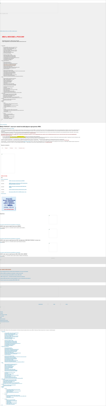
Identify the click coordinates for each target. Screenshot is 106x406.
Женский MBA (9, 401)
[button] (3, 193)
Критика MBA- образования (11, 404)
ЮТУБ (67, 304)
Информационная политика (4, 320)
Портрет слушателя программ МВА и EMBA (11, 334)
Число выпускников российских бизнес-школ (11, 360)
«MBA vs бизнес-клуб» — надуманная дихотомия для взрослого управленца (12, 276)
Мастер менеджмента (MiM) (7, 385)
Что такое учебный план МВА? (9, 366)
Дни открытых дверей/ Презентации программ (6, 224)
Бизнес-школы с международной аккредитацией (12, 349)
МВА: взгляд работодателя (8, 337)
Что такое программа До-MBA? (9, 373)
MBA (2, 362)
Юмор (1, 317)
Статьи (6, 394)
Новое (6, 388)
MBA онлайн (7, 368)
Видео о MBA (9, 396)
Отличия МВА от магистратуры (9, 344)
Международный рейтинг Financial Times (11, 351)
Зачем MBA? (3, 331)
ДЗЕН (54, 304)
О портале (1, 313)
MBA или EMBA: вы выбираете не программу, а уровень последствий (11, 273)
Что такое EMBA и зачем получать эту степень (9, 380)
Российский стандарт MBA (9, 345)
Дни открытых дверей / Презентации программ (13, 389)
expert (2, 128)
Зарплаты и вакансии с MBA (9, 340)
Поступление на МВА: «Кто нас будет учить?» (11, 336)
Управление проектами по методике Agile (11, 377)
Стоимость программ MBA (9, 367)
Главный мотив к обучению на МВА (10, 333)
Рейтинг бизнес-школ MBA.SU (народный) (11, 350)
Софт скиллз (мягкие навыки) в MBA (10, 376)
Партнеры (1, 311)
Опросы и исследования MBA (11, 399)
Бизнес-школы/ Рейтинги (5, 346)
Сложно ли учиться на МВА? (9, 335)
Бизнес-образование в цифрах (9, 359)
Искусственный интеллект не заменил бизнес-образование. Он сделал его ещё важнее (14, 271)
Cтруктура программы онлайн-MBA (10, 369)
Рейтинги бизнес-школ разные (9, 352)
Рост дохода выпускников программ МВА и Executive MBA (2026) (11, 274)
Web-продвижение (2, 318)
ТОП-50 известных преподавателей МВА (11, 358)
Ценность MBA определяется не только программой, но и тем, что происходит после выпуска (15, 278)
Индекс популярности (10, 391)
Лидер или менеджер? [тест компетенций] (11, 342)
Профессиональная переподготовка (10, 372)
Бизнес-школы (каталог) (8, 347)
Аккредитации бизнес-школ (9, 348)
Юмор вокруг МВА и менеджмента (12, 403)
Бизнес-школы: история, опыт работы (10, 357)
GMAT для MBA (9, 402)
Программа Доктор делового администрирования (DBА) (11, 382)
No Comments (12, 128)
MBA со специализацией (8, 365)
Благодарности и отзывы (3, 314)
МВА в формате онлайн (26, 141)
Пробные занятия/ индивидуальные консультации (14, 390)
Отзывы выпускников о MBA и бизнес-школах (13, 395)
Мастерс (3, 384)
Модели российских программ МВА (12, 400)
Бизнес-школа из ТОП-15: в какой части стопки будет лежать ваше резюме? (15, 356)
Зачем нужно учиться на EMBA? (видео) (9, 381)
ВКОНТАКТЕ (41, 304)
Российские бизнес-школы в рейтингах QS (11, 353)
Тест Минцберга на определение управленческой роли (12, 343)
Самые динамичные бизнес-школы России (13, 392)
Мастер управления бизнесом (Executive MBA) (10, 379)
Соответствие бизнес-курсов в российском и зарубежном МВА (14, 378)
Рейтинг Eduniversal (8, 354)
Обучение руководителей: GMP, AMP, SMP (11, 370)
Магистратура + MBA (8, 374)
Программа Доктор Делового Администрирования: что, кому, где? (12, 383)
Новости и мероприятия (3, 124)
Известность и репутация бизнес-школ (10, 361)
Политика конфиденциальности (4, 321)
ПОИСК (3, 386)
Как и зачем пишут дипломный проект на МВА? (12, 375)
